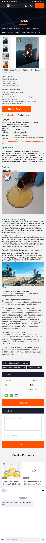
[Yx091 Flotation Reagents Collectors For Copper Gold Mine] (27, 52)
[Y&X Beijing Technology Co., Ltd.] (11, 5)
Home (4, 28)
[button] (6, 66)
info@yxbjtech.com (10, 1)
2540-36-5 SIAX (34, 367)
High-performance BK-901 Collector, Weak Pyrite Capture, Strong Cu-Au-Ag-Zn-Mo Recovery (11, 482)
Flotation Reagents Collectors (28, 28)
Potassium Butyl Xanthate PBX (14, 367)
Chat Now (23, 402)
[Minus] (43, 490)
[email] (16, 395)
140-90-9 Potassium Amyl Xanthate (15, 363)
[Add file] (2, 539)
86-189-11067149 (37, 1)
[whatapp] (11, 395)
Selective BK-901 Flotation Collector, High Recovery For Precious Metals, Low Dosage (32, 482)
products (12, 28)
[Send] (43, 539)
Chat (39, 6)
